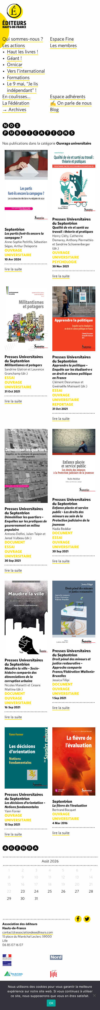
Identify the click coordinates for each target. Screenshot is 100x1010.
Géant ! (14, 58)
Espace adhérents (67, 96)
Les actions (13, 45)
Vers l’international (26, 71)
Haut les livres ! (22, 52)
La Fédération (15, 103)
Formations (18, 77)
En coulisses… (16, 96)
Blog (54, 109)
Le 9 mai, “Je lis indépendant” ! (22, 87)
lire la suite (13, 269)
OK (51, 1003)
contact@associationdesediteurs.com (27, 932)
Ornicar (14, 64)
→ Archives (14, 109)
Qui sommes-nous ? (22, 39)
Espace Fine (62, 39)
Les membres (63, 45)
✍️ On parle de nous (71, 103)
